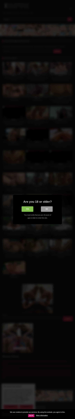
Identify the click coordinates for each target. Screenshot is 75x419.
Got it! (31, 415)
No (47, 209)
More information (42, 415)
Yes (27, 209)
